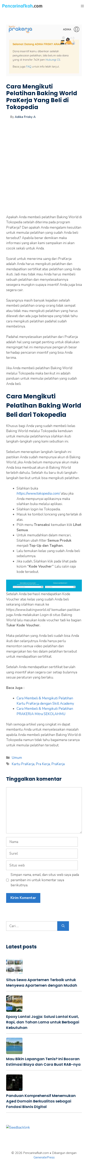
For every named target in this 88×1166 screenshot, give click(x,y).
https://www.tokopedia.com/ (38, 493)
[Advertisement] (44, 171)
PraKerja (58, 764)
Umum (17, 757)
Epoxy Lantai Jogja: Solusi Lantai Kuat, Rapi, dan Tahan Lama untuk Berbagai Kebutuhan (42, 1022)
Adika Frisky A (25, 117)
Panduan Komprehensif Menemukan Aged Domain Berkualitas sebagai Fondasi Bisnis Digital (41, 1101)
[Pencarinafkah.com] (22, 6)
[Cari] (63, 926)
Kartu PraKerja (23, 764)
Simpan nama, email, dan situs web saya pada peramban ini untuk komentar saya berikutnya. (45, 880)
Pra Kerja (43, 764)
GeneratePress (44, 1157)
